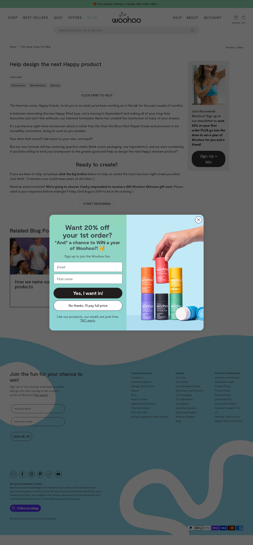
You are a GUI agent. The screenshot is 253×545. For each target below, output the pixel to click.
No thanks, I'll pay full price (88, 305)
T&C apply (87, 320)
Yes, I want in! (88, 293)
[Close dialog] (198, 219)
